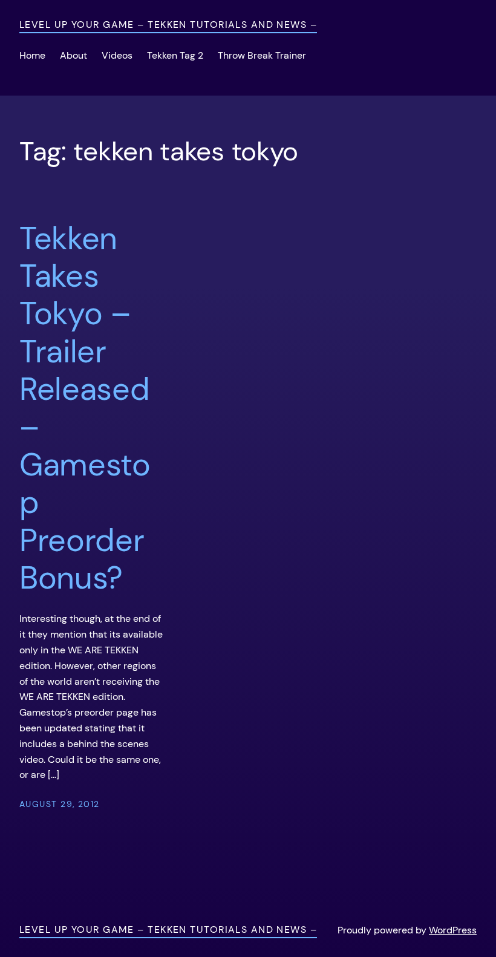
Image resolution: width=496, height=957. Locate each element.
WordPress (453, 930)
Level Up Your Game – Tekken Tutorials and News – (168, 24)
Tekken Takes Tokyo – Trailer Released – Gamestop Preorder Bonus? (85, 408)
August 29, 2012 (59, 804)
